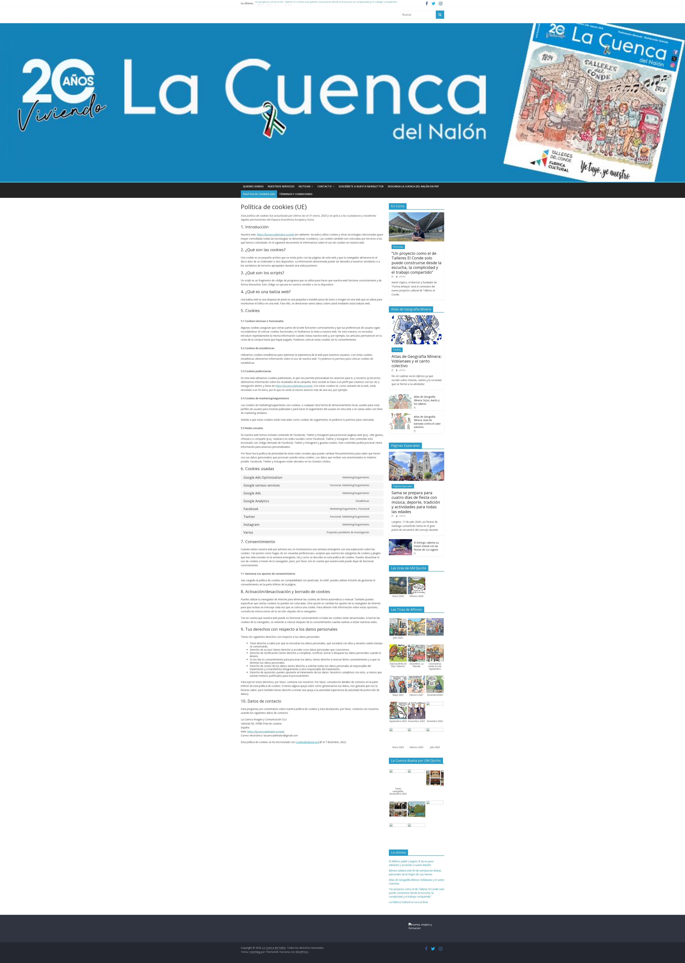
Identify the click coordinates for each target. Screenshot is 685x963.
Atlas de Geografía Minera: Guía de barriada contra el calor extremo (427, 422)
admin (402, 276)
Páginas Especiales (402, 486)
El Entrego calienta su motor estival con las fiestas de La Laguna (426, 546)
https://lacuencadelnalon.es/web (275, 234)
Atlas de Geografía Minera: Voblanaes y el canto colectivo (417, 361)
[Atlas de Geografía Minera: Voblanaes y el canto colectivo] (416, 317)
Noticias (304, 186)
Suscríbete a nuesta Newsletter (361, 186)
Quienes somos (253, 186)
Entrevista (398, 246)
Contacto (324, 186)
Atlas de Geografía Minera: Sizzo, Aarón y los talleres (427, 400)
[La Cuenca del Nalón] (342, 25)
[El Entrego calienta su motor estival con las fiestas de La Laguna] (400, 541)
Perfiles (397, 349)
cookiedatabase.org (307, 742)
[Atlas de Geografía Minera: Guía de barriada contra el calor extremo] (400, 415)
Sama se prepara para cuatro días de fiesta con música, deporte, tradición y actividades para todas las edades (416, 502)
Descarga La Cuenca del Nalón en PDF (413, 186)
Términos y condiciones (295, 194)
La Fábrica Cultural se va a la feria (408, 902)
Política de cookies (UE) (259, 194)
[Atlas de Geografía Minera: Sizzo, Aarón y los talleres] (400, 395)
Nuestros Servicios (281, 186)
